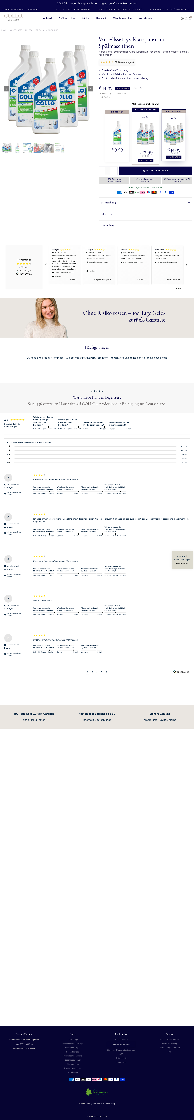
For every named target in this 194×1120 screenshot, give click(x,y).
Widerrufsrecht (121, 1039)
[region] (116, 265)
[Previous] (6, 88)
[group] (18, 420)
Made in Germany (169, 1044)
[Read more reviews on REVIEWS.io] (24, 273)
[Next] (90, 88)
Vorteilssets (73, 1072)
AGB (121, 1054)
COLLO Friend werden (169, 1039)
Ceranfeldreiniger (72, 1048)
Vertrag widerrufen (121, 1044)
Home (4, 30)
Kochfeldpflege (72, 1052)
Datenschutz (121, 1058)
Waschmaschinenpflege (72, 1044)
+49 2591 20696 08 (24, 1044)
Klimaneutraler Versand (170, 1048)
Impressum (121, 1062)
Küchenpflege (73, 1064)
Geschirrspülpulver (73, 1060)
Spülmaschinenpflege (72, 1056)
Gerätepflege (72, 1039)
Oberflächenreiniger (72, 1068)
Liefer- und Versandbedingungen (121, 1050)
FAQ (169, 1052)
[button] (117, 62)
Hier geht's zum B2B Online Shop (101, 1104)
